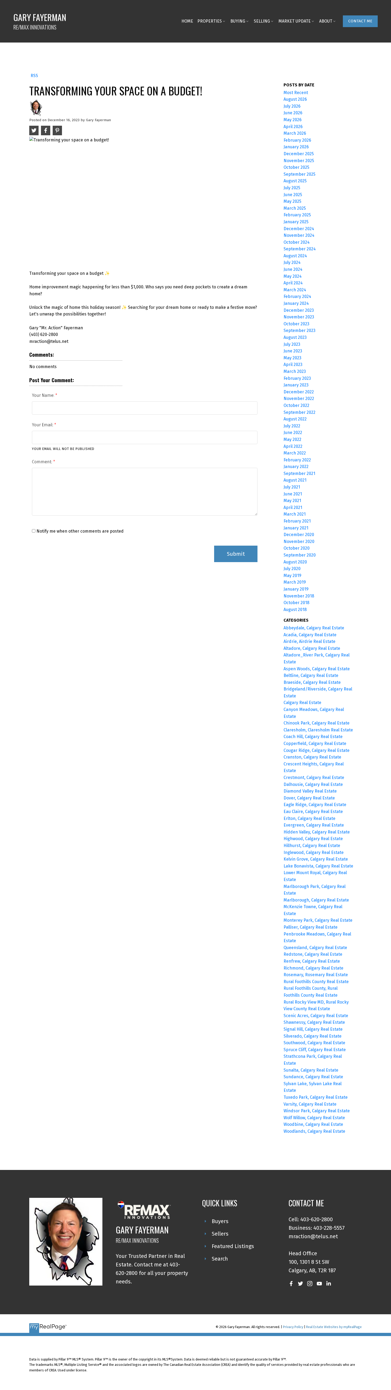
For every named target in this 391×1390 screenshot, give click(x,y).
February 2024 (297, 296)
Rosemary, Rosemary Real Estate (316, 974)
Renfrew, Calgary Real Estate (312, 961)
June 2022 (293, 432)
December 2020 (299, 534)
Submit (236, 554)
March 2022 (295, 453)
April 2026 (293, 126)
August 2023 (295, 337)
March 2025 (295, 208)
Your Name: (43, 395)
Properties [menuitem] (209, 21)
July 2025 (292, 187)
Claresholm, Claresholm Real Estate (318, 729)
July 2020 (292, 568)
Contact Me (360, 21)
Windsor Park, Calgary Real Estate (317, 1110)
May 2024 (293, 276)
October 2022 (296, 405)
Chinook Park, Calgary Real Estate (317, 723)
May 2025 (292, 201)
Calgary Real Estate (302, 702)
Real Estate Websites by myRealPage (334, 1327)
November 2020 (299, 541)
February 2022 (297, 459)
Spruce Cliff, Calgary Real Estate (315, 1049)
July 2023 (292, 344)
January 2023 (296, 384)
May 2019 (292, 575)
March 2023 (295, 371)
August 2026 (295, 99)
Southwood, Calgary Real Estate (314, 1042)
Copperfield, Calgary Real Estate (315, 743)
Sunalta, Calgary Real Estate (311, 1070)
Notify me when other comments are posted (79, 531)
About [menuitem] (325, 21)
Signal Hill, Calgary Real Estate (313, 1029)
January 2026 (296, 146)
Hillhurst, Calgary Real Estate (312, 845)
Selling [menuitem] (262, 21)
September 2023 (299, 330)
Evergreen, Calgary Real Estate (314, 825)
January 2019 (296, 589)
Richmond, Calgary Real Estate (313, 968)
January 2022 (296, 466)
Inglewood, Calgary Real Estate (314, 852)
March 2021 (295, 514)
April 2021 (293, 507)
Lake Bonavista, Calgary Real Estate (318, 866)
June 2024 (293, 269)
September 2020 (300, 555)
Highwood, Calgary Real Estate (313, 838)
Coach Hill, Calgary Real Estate (313, 736)
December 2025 (299, 153)
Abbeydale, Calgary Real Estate (314, 627)
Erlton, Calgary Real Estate (309, 818)
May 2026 (293, 119)
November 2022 (299, 398)
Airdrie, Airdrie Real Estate (309, 641)
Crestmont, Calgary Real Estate (314, 777)
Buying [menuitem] (237, 21)
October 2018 (296, 602)
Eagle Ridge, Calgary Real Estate (315, 804)
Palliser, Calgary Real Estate (311, 927)
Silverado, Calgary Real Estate (313, 1036)
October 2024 (297, 242)
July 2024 (292, 262)
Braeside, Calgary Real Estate (312, 682)
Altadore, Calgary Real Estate (312, 648)
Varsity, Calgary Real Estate (310, 1104)
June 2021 (293, 493)
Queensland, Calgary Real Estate (315, 947)
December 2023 (299, 310)
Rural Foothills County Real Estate (316, 981)
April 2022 (293, 446)
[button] (360, 21)
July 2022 (292, 425)
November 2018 (299, 596)
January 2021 (296, 527)
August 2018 (295, 609)
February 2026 (297, 140)
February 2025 (297, 214)
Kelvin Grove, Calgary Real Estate (316, 859)
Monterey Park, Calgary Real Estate (318, 920)
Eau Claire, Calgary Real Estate (313, 811)
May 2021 (292, 500)
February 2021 (297, 521)
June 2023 (293, 350)
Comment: (42, 461)
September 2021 (299, 473)
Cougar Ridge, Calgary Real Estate (317, 750)
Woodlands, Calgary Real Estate (314, 1131)
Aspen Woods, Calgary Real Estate (317, 668)
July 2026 (292, 106)
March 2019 (295, 582)
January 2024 (296, 303)
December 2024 (299, 228)
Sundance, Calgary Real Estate (313, 1076)
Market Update (294, 21)
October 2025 (296, 167)
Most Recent (296, 92)
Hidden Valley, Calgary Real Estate (317, 832)
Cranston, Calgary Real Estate (312, 757)
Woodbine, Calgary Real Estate (313, 1124)
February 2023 (297, 378)
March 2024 (295, 289)
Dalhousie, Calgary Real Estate (313, 784)
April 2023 (293, 364)
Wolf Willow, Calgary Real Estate (314, 1117)
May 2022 (292, 439)
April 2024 (293, 282)
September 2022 (299, 412)
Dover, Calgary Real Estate (309, 798)
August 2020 (295, 562)
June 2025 (293, 194)
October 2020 (297, 548)
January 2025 (296, 221)
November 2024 (299, 235)
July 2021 (292, 487)
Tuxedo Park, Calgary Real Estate (316, 1097)
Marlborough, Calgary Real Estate (316, 900)
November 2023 (299, 316)
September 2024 (300, 248)
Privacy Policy (293, 1327)
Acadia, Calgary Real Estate (310, 634)
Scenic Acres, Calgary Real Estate (316, 1015)
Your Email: (43, 424)
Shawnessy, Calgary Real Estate (314, 1022)
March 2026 (295, 133)
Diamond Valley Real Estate (310, 791)
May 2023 (292, 357)
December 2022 (299, 391)
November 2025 (299, 160)
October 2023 (296, 323)
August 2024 (295, 255)
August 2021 (295, 480)
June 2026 (293, 112)
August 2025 (295, 180)
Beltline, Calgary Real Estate (311, 675)
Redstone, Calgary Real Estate (313, 954)
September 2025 (299, 174)
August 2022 (295, 419)
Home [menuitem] (187, 21)
